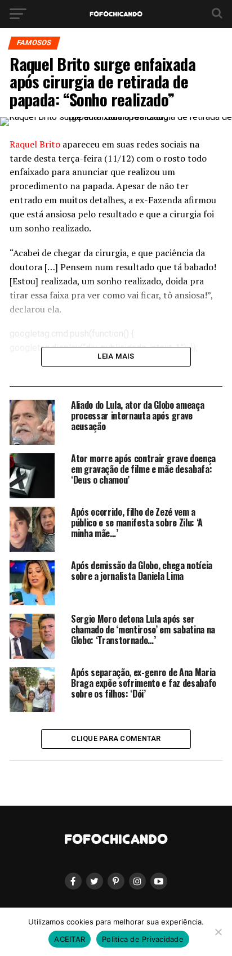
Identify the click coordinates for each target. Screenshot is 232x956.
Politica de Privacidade (143, 939)
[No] (218, 931)
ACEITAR (69, 939)
